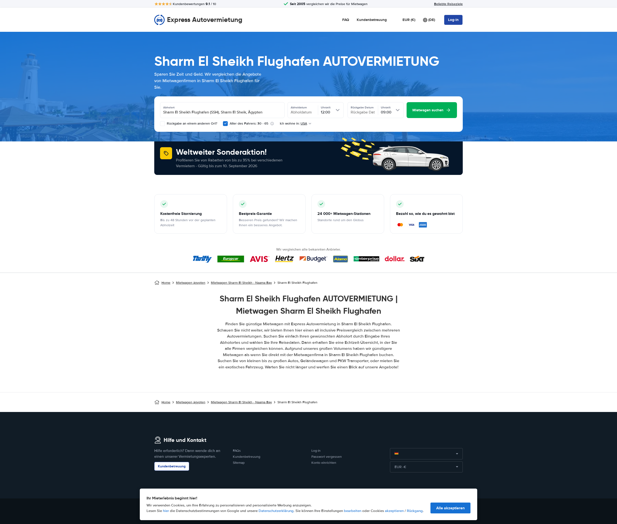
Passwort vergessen (326, 457)
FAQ (345, 19)
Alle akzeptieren (450, 508)
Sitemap (239, 463)
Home (165, 283)
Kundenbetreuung (372, 19)
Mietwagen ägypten (190, 283)
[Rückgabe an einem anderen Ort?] (162, 123)
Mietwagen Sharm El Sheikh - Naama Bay (241, 283)
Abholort (168, 107)
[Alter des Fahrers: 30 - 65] (225, 123)
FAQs (237, 451)
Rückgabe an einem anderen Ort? (191, 123)
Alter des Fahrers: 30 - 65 (249, 123)
